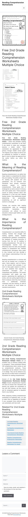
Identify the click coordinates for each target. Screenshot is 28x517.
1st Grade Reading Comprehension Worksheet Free (15, 423)
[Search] (24, 505)
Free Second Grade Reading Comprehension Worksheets (15, 433)
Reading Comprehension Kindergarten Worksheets (14, 438)
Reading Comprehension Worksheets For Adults (14, 443)
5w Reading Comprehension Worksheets (15, 429)
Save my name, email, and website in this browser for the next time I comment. (14, 489)
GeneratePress (17, 514)
